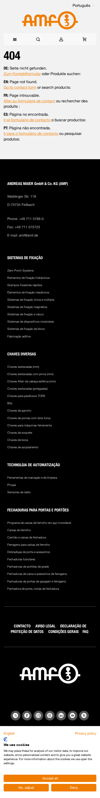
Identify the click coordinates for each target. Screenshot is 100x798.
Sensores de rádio (19, 492)
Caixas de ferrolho (19, 530)
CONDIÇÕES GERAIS (63, 631)
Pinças (11, 485)
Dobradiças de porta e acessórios (28, 552)
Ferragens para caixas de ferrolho (28, 544)
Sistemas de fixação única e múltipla (30, 299)
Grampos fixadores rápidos (24, 285)
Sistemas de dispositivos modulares (30, 321)
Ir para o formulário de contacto (31, 133)
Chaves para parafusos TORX (26, 396)
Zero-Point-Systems (20, 270)
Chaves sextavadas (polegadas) (27, 388)
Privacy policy (85, 733)
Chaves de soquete (19, 432)
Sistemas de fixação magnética (27, 307)
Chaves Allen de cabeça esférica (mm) (31, 381)
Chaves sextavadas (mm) (23, 366)
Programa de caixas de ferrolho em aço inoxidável (39, 523)
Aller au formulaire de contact (29, 101)
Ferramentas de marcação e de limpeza (32, 477)
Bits (9, 403)
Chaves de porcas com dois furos (28, 418)
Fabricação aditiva (19, 336)
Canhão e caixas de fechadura (26, 537)
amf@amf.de (28, 235)
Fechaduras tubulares (21, 559)
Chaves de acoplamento (22, 447)
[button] (83, 5)
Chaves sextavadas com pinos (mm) (30, 374)
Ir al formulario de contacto (27, 120)
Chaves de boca (17, 440)
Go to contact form (20, 87)
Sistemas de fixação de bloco (26, 329)
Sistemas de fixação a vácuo (25, 314)
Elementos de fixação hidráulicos (28, 278)
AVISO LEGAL (45, 626)
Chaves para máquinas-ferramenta (29, 425)
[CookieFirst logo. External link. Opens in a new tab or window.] (5, 739)
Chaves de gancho (19, 410)
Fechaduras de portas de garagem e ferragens (36, 581)
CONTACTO (22, 626)
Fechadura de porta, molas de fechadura (33, 588)
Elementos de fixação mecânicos (28, 292)
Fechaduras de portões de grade (28, 566)
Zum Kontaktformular (22, 73)
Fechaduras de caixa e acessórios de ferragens (37, 574)
